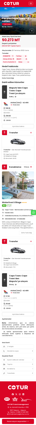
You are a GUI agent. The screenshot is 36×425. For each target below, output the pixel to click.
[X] (16, 394)
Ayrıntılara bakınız (18, 126)
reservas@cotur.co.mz (21, 414)
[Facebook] (13, 394)
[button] (5, 185)
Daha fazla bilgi (8, 78)
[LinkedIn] (23, 394)
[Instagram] (19, 394)
